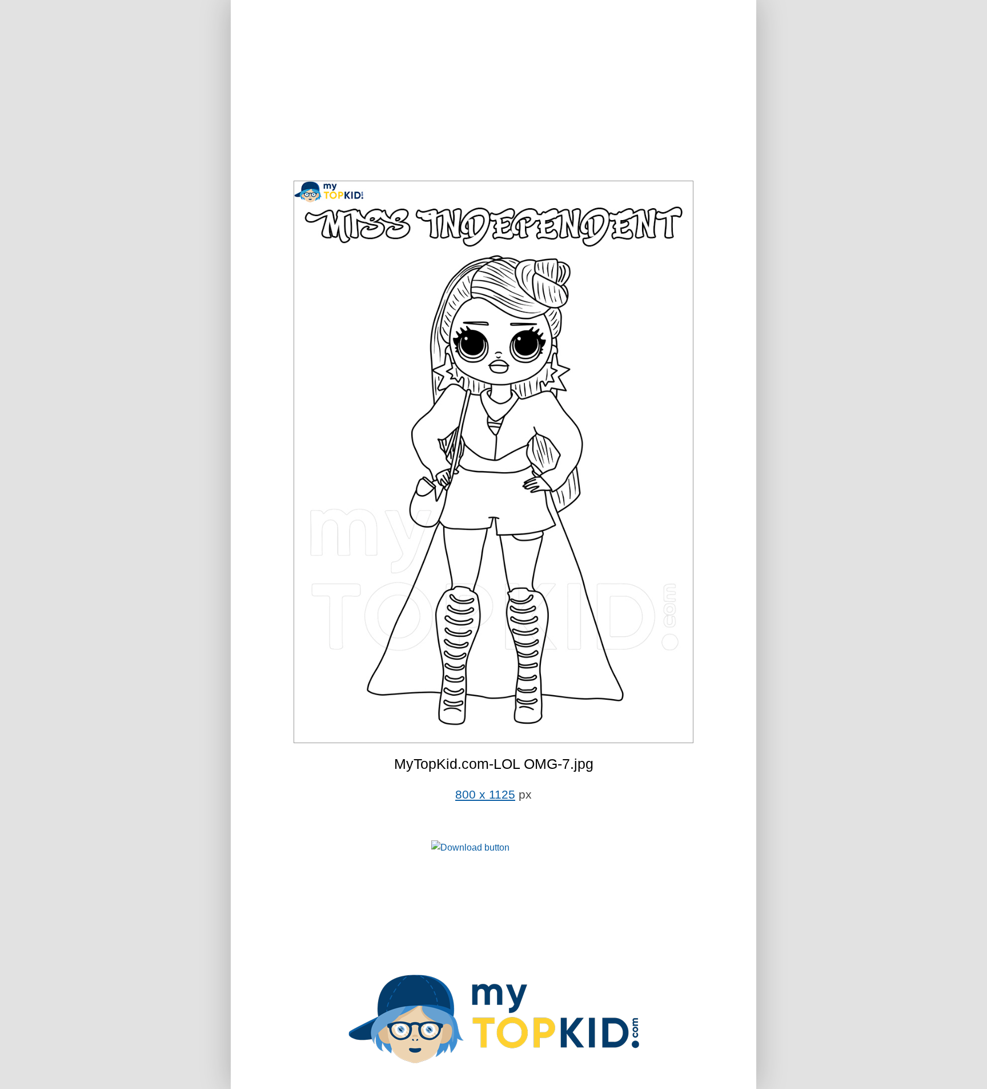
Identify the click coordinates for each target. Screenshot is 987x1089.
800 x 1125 (485, 794)
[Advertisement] (493, 91)
